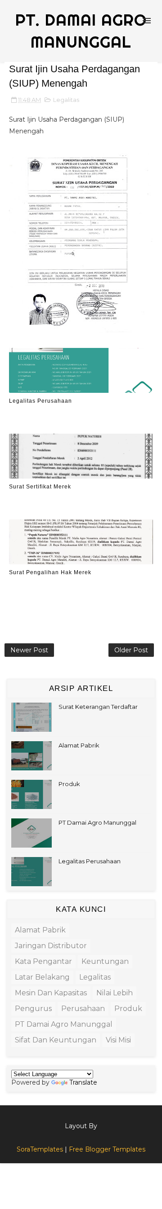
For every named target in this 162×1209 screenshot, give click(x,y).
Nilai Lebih (114, 993)
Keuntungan (105, 961)
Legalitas (66, 99)
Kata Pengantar (43, 961)
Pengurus (33, 1008)
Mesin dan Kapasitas (51, 993)
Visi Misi (118, 1040)
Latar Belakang (42, 977)
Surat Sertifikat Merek (40, 487)
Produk (69, 783)
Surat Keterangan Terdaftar (98, 706)
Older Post (131, 650)
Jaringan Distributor (51, 945)
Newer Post (29, 650)
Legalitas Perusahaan (40, 401)
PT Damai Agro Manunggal (97, 822)
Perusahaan (83, 1008)
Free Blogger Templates (107, 1149)
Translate (83, 1082)
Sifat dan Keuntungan (55, 1040)
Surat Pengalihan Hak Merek (50, 572)
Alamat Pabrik (78, 745)
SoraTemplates (40, 1149)
